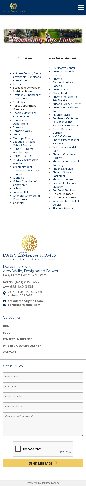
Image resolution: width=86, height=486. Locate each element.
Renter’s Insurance (17, 339)
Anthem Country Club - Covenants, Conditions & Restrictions (27, 76)
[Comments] (43, 436)
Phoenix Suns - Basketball (62, 174)
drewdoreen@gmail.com (25, 301)
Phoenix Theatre (63, 179)
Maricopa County (23, 138)
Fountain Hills (21, 192)
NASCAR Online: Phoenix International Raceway (66, 139)
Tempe (17, 84)
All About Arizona (63, 208)
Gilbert (17, 188)
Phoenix (18, 127)
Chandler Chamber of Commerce (26, 197)
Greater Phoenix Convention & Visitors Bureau (26, 170)
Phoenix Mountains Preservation (25, 114)
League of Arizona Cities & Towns (24, 143)
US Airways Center (64, 68)
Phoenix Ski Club (63, 168)
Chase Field (60, 93)
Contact (9, 352)
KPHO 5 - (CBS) (22, 156)
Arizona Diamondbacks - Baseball (63, 82)
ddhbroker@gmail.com (24, 305)
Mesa (16, 134)
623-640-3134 (21, 286)
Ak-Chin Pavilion (62, 114)
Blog (7, 332)
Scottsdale (19, 102)
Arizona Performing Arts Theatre (65, 98)
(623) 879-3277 (27, 281)
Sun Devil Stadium (64, 190)
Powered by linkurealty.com (43, 483)
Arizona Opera (62, 89)
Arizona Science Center (67, 104)
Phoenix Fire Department (20, 121)
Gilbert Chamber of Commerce (25, 183)
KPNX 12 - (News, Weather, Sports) (23, 150)
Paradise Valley (22, 131)
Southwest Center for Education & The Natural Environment (66, 121)
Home (7, 326)
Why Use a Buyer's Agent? (22, 346)
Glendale (18, 177)
